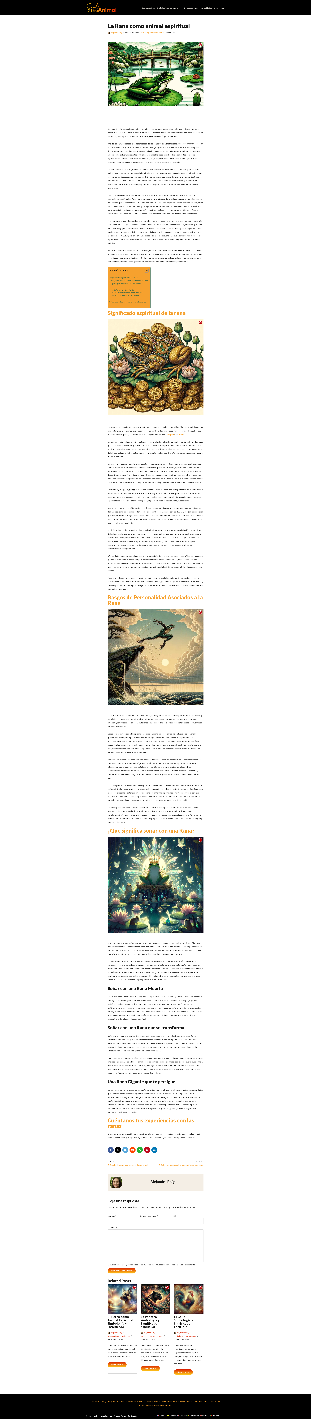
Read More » (115, 1365)
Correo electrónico (149, 1216)
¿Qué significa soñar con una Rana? (126, 284)
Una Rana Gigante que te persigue (127, 295)
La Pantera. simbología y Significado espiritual (150, 1322)
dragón (170, 434)
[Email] (125, 1150)
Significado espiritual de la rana (124, 278)
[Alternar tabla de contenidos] (145, 271)
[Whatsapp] (140, 1150)
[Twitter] (118, 1150)
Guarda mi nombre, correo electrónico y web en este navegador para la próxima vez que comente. (152, 1265)
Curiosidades (206, 8)
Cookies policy (93, 1416)
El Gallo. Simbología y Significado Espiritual (183, 1322)
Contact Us (132, 1416)
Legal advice (106, 1416)
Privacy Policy (119, 1416)
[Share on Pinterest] (200, 45)
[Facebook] (111, 1150)
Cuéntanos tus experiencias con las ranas (128, 302)
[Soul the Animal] (101, 7)
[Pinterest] (147, 1150)
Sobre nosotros (148, 8)
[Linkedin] (154, 1150)
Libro (216, 8)
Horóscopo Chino (191, 8)
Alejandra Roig (116, 33)
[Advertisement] (155, 119)
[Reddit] (133, 1150)
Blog (222, 8)
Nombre (112, 1216)
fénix (181, 434)
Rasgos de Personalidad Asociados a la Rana (129, 281)
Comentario (113, 1227)
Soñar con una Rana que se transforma (129, 293)
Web (175, 1216)
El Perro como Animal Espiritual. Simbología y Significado (121, 1322)
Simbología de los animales (152, 33)
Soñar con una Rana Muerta (124, 290)
